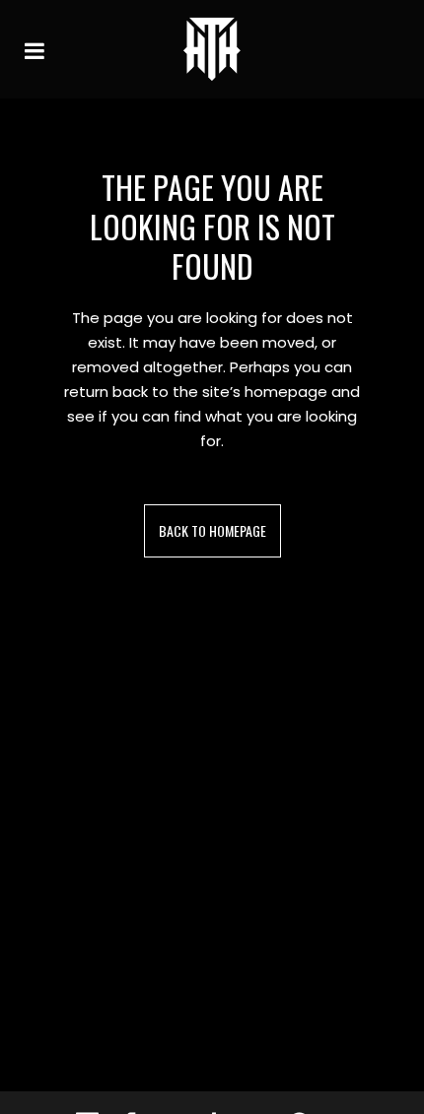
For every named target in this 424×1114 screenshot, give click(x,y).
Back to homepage (212, 530)
